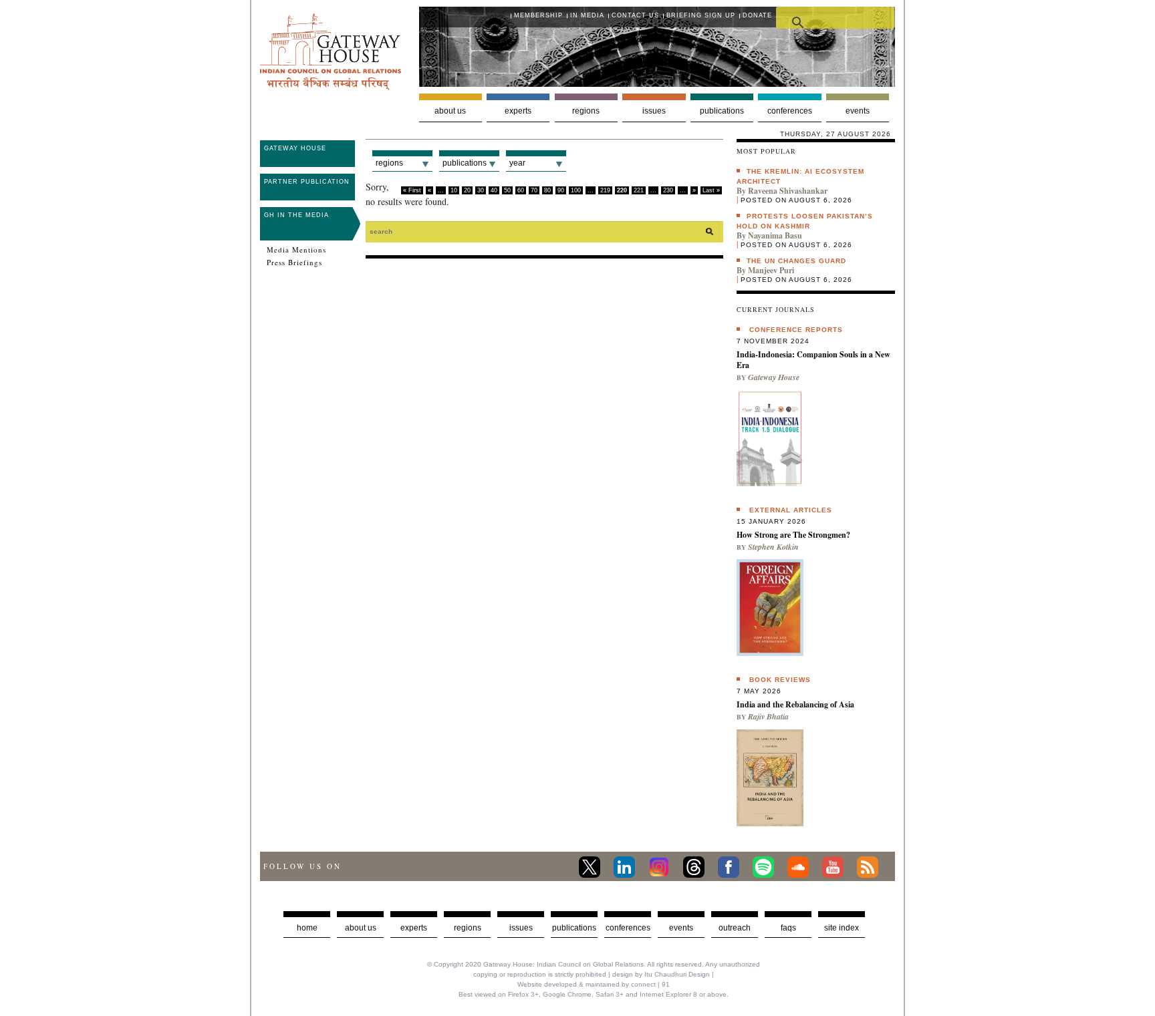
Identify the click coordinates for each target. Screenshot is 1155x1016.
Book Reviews (780, 679)
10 (454, 190)
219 (605, 190)
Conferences (789, 111)
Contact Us (635, 15)
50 (507, 190)
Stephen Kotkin (773, 546)
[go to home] (330, 86)
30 (480, 190)
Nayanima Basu (775, 235)
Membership (538, 15)
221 (639, 190)
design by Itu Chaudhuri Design (661, 974)
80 (547, 190)
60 (520, 190)
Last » (711, 190)
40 (494, 190)
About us (450, 111)
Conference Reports (796, 329)
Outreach (735, 928)
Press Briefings (294, 262)
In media (587, 15)
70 (534, 190)
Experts (518, 111)
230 (668, 190)
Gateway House (295, 148)
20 (467, 190)
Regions (586, 111)
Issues (654, 111)
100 (576, 190)
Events (858, 111)
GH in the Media (296, 215)
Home (307, 928)
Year (517, 163)
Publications (722, 111)
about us (360, 928)
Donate (757, 15)
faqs (788, 928)
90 (560, 190)
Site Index (841, 928)
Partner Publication (307, 181)
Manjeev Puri (771, 270)
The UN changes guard (796, 261)
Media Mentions (296, 250)
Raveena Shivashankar (787, 190)
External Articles (790, 510)
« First (412, 190)
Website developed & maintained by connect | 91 (593, 984)
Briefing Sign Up (700, 15)
